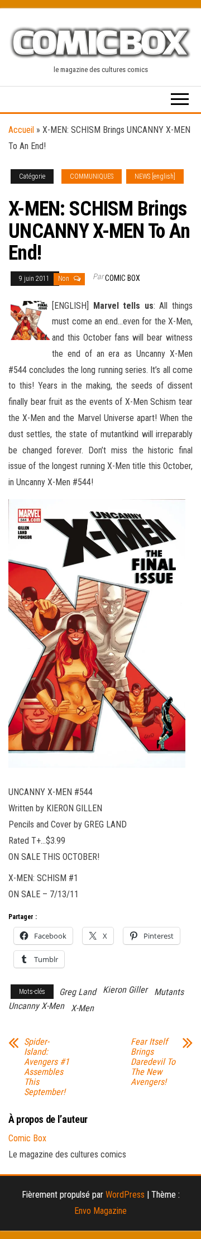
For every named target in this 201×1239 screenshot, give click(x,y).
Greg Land (77, 992)
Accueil (21, 130)
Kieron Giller (125, 989)
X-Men (82, 1008)
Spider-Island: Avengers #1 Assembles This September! (46, 1067)
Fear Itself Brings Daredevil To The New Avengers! (153, 1062)
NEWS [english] (155, 176)
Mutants (169, 992)
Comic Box (122, 278)
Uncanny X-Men (36, 1006)
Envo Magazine (100, 1210)
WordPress (125, 1194)
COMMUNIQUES (91, 176)
